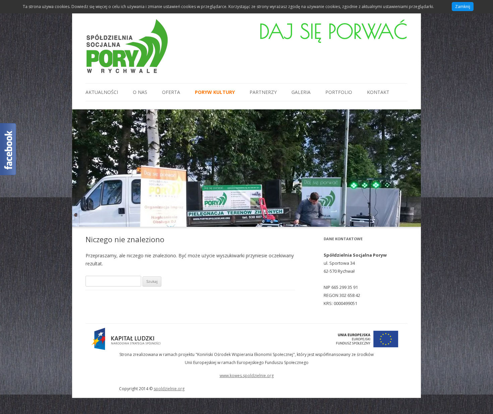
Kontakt (378, 92)
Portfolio (338, 92)
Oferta (171, 92)
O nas (140, 92)
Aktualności (102, 92)
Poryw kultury (215, 92)
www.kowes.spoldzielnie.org (247, 375)
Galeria (301, 92)
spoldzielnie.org (169, 389)
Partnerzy (263, 92)
